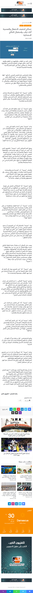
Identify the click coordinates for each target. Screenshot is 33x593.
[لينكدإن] (22, 409)
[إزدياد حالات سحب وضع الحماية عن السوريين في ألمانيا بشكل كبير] (24, 486)
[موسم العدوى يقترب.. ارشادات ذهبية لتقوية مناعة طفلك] (24, 470)
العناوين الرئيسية (27, 25)
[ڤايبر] (20, 412)
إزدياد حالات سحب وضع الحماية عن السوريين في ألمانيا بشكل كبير (25, 493)
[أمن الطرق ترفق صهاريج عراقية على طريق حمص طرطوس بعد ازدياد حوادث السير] (8, 486)
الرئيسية (28, 22)
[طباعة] (12, 412)
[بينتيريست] (18, 409)
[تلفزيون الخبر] (20, 3)
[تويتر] (25, 409)
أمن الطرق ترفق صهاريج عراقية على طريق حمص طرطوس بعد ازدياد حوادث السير (9, 494)
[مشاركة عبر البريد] (16, 412)
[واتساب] (14, 409)
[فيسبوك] (29, 409)
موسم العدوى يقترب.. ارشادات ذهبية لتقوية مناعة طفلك (26, 476)
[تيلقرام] (11, 409)
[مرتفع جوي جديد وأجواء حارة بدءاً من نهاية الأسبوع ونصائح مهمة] (8, 470)
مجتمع (23, 22)
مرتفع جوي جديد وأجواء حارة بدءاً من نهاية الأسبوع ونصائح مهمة (9, 476)
